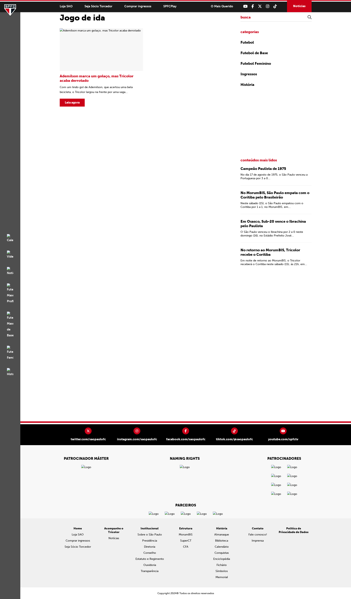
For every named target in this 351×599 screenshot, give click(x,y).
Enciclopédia (221, 559)
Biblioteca (221, 540)
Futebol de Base (254, 53)
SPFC (10, 10)
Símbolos (222, 571)
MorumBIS (186, 534)
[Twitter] (260, 6)
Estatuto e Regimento (149, 559)
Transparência (149, 571)
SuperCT (185, 540)
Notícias (299, 6)
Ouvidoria (149, 565)
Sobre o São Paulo (150, 534)
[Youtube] (245, 6)
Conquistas (221, 553)
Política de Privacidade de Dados (294, 530)
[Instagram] (267, 6)
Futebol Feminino (255, 63)
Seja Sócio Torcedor (98, 6)
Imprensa (258, 540)
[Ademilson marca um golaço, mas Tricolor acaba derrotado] (101, 67)
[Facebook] (252, 6)
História (247, 84)
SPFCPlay (170, 6)
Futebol (247, 42)
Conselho (149, 553)
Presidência (149, 540)
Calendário (222, 546)
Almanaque (221, 534)
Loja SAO (66, 6)
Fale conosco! (257, 534)
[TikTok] (275, 6)
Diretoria (149, 546)
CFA (185, 546)
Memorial (222, 577)
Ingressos (248, 74)
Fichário (222, 565)
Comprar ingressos (137, 6)
